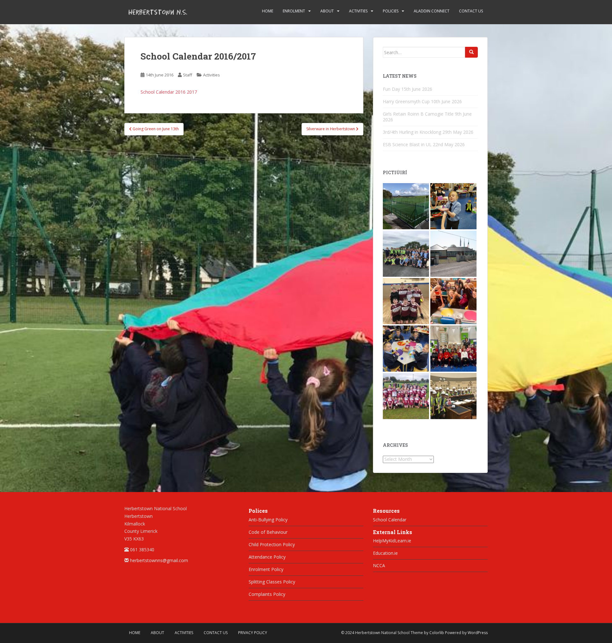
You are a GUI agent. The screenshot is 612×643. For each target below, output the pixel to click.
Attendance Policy (267, 557)
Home (267, 11)
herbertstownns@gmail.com (159, 560)
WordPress (478, 632)
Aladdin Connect (431, 11)
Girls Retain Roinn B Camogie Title (418, 114)
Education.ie (385, 553)
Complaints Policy (267, 594)
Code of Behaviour (268, 532)
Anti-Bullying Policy (268, 520)
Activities (358, 11)
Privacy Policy (252, 632)
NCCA (379, 565)
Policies (390, 11)
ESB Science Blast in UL (407, 144)
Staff (187, 75)
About (327, 11)
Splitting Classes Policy (272, 582)
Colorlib (436, 632)
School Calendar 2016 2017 (169, 92)
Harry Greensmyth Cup (406, 101)
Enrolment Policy (266, 569)
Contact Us (471, 11)
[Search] (471, 52)
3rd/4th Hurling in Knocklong (412, 132)
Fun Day (391, 89)
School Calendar (389, 520)
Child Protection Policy (272, 544)
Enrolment (294, 11)
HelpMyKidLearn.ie (392, 541)
